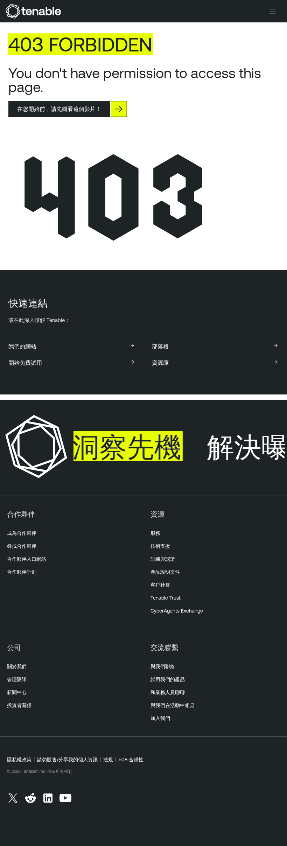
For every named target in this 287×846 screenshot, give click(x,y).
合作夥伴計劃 (21, 572)
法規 (108, 759)
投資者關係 (19, 705)
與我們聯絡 (162, 666)
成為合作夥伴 (21, 533)
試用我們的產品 (167, 679)
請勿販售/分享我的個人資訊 (67, 759)
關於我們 (17, 666)
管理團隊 (17, 679)
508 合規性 (131, 759)
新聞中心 (17, 692)
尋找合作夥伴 (21, 546)
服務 (155, 533)
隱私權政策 (19, 759)
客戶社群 (160, 585)
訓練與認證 (162, 559)
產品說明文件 (165, 572)
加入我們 (160, 718)
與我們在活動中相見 (172, 705)
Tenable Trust (165, 598)
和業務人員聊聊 (167, 692)
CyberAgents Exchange (176, 611)
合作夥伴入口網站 (26, 559)
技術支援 (160, 546)
